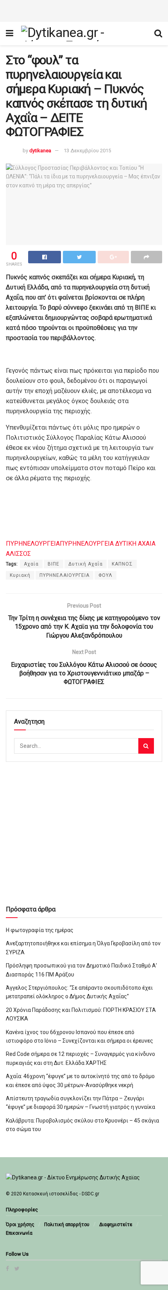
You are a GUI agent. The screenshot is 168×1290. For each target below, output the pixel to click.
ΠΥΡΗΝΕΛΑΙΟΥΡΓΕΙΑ (64, 575)
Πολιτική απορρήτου (66, 1224)
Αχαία (31, 564)
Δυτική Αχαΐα (85, 564)
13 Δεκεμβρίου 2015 (87, 150)
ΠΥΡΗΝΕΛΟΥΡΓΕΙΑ (33, 543)
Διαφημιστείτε (115, 1224)
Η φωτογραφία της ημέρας (39, 930)
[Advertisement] (84, 9)
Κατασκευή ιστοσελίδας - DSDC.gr (61, 1194)
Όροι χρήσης (20, 1224)
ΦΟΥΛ (105, 575)
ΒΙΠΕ (53, 564)
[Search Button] (146, 746)
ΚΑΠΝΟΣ (122, 564)
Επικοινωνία (19, 1233)
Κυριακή (20, 575)
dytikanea (40, 150)
